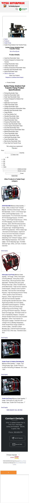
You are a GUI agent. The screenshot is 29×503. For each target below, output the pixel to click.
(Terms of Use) (23, 461)
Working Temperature (10, 108)
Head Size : (15, 229)
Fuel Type (6, 114)
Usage (6, 112)
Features (6, 99)
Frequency (7, 122)
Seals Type (7, 97)
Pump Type (7, 143)
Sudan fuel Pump (7, 398)
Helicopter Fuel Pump (8, 274)
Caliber (6, 104)
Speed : (7, 225)
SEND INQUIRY (10, 410)
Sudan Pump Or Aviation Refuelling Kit (13, 361)
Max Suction (7, 141)
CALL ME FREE (18, 410)
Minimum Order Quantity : (18, 205)
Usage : (13, 207)
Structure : (14, 223)
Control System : (11, 215)
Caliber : (6, 241)
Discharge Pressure (9, 129)
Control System (8, 125)
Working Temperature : (15, 239)
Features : (13, 233)
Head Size (7, 95)
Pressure (6, 135)
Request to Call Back (11, 77)
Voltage (6, 106)
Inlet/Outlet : (12, 211)
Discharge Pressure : (15, 217)
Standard (6, 116)
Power (6, 139)
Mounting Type (8, 110)
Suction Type (7, 124)
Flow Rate (7, 127)
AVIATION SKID (6, 205)
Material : (9, 209)
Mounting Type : (11, 328)
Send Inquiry (20, 77)
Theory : (9, 219)
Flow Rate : (10, 290)
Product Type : (11, 402)
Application (7, 102)
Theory (6, 133)
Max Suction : (18, 213)
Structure (6, 118)
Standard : (15, 221)
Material (6, 131)
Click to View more (9, 73)
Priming (6, 93)
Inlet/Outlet (7, 137)
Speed (6, 120)
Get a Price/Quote (14, 51)
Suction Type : (11, 227)
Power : (15, 280)
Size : (18, 330)
